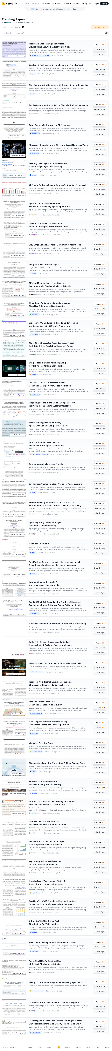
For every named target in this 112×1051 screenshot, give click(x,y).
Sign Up (104, 3)
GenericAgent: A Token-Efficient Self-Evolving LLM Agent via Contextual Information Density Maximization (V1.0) (55, 1022)
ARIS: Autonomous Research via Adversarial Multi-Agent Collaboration (46, 444)
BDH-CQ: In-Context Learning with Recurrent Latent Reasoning (58, 85)
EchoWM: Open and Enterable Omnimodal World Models (55, 663)
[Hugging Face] (58, 1047)
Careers (49, 1047)
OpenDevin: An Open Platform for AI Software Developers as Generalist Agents (48, 225)
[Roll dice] (106, 33)
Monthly (17, 27)
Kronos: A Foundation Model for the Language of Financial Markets (45, 584)
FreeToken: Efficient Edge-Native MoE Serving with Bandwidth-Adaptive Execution (49, 45)
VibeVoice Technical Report (41, 743)
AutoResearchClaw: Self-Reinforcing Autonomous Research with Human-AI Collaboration (52, 803)
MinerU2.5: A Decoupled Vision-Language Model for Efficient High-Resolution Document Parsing (51, 344)
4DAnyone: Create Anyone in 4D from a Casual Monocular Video (58, 145)
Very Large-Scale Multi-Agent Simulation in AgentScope (55, 244)
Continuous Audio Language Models (46, 464)
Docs (77, 3)
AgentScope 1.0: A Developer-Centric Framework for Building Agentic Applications (50, 205)
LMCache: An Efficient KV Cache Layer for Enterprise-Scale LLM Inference (46, 843)
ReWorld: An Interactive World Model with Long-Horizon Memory (45, 783)
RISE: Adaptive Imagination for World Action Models (53, 942)
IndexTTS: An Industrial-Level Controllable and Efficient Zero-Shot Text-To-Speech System (51, 683)
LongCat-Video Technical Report (44, 264)
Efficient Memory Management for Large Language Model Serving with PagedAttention (50, 284)
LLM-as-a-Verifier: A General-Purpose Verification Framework (57, 184)
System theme (10, 1047)
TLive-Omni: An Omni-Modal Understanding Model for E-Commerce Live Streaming (49, 304)
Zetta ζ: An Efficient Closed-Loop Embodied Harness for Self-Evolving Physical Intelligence (51, 643)
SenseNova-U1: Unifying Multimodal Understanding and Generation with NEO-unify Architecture (53, 324)
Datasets (58, 3)
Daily (4, 27)
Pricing (84, 3)
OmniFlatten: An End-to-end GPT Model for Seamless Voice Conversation (47, 823)
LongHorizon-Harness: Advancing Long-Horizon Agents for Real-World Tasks (47, 364)
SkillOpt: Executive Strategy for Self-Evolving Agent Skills (56, 982)
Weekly (10, 27)
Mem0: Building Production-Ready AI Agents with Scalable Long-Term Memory (48, 424)
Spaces (68, 3)
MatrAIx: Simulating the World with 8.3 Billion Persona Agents (58, 763)
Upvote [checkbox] (100, 45)
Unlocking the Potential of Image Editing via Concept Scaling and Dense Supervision (49, 723)
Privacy (30, 1047)
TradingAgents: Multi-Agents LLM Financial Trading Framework (58, 105)
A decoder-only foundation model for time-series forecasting (57, 623)
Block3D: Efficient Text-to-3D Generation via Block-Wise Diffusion (45, 703)
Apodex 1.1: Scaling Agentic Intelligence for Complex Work (56, 65)
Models (47, 3)
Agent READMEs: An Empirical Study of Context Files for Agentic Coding (46, 962)
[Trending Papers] (23, 27)
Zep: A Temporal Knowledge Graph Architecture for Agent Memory (45, 863)
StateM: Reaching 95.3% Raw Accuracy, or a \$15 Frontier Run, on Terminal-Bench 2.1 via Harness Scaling (55, 504)
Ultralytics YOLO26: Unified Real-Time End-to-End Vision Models (44, 922)
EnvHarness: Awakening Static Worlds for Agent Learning (55, 483)
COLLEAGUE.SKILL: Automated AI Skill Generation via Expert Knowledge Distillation (50, 384)
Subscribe (75, 9)
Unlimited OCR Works (39, 543)
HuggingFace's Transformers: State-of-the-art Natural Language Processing (47, 882)
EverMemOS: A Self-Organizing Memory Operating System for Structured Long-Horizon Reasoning (52, 903)
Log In (96, 3)
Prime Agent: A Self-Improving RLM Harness (49, 125)
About (40, 1047)
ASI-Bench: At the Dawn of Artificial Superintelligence (54, 1002)
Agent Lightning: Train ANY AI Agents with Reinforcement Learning (46, 524)
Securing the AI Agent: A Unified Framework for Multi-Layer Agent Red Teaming (49, 165)
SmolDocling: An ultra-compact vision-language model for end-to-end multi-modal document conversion (54, 563)
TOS (22, 1047)
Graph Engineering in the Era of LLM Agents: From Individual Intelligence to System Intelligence (52, 404)
